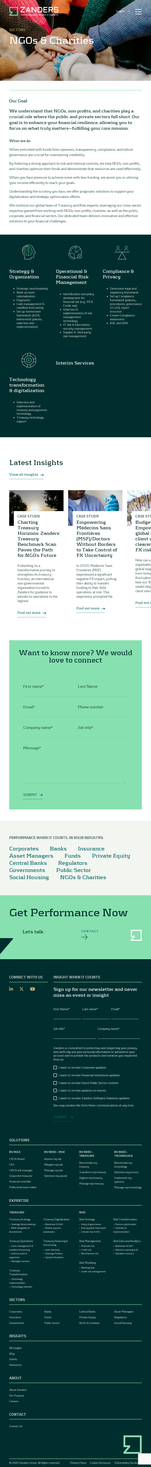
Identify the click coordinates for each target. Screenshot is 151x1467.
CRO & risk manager (21, 1170)
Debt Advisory (52, 1249)
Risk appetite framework (93, 1228)
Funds (72, 855)
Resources (15, 1364)
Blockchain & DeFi (54, 1224)
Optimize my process (126, 1172)
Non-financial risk (89, 1253)
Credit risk (86, 1249)
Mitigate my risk (53, 1164)
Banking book (88, 1267)
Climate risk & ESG (90, 1231)
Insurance (91, 848)
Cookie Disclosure (100, 1462)
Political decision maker (23, 1187)
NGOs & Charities (83, 877)
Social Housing (29, 877)
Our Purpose (16, 1395)
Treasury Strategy (19, 1219)
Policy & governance (91, 1224)
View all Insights (23, 474)
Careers (13, 1401)
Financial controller (20, 1181)
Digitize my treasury (90, 1177)
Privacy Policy (78, 1462)
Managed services (20, 1261)
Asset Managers (31, 855)
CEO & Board (16, 1158)
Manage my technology (127, 1187)
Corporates (24, 848)
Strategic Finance (54, 1253)
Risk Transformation (125, 1219)
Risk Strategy (87, 1219)
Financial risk (87, 1246)
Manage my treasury (91, 1183)
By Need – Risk (54, 1151)
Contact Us (15, 1426)
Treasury (16, 1212)
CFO (11, 1164)
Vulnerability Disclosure (128, 1462)
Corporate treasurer (20, 1175)
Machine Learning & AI (126, 1249)
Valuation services (124, 1253)
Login (120, 11)
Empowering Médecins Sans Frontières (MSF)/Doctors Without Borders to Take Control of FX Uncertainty (96, 538)
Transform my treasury (92, 1172)
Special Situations (54, 1257)
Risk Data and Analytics (127, 1240)
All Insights (15, 1347)
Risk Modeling (87, 1262)
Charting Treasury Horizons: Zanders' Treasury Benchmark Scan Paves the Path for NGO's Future (38, 538)
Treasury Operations (21, 1240)
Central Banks (28, 862)
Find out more (29, 612)
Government (16, 1322)
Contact (90, 931)
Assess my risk (53, 1158)
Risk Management (90, 1240)
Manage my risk (53, 1170)
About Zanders (18, 1389)
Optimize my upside (55, 1175)
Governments (27, 869)
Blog (11, 1353)
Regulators (72, 862)
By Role (14, 1151)
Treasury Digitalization (56, 1219)
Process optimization (125, 1224)
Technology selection (21, 1286)
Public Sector (73, 869)
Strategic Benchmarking (23, 1224)
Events (13, 1359)
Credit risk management (93, 1271)
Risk (82, 1212)
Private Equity (111, 855)
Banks (58, 848)
